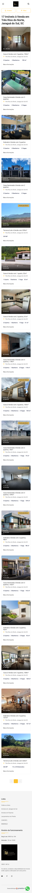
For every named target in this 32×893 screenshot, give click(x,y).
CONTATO (4, 820)
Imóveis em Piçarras (7, 813)
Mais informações (8, 64)
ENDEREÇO (4, 824)
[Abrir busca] (28, 4)
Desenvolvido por (11, 888)
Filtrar (24, 10)
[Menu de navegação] (3, 4)
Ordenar (9, 10)
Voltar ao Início (5, 805)
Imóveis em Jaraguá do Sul (9, 809)
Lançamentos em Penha (8, 816)
